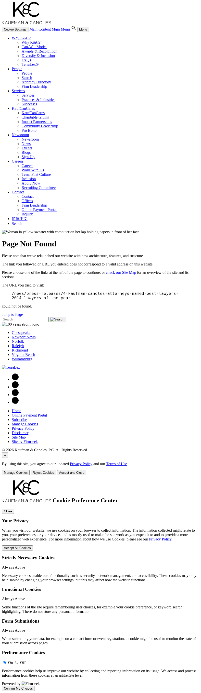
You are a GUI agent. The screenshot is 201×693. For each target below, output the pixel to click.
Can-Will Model (34, 47)
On (10, 662)
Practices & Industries (38, 100)
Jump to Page (12, 314)
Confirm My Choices (18, 688)
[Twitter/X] (15, 395)
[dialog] (100, 468)
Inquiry (27, 214)
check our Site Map (121, 272)
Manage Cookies (25, 424)
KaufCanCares (23, 108)
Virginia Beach (23, 354)
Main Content (40, 29)
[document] (100, 585)
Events (27, 148)
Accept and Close (71, 472)
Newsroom (20, 135)
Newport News (24, 337)
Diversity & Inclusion (38, 56)
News (26, 144)
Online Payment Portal (39, 210)
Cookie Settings (15, 29)
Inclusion (29, 179)
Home (16, 411)
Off (22, 662)
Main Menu (61, 29)
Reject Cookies (43, 472)
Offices (27, 201)
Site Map (19, 437)
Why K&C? (21, 38)
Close (8, 511)
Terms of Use (116, 464)
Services (18, 91)
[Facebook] (15, 379)
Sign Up (28, 157)
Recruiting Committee (39, 188)
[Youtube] (15, 402)
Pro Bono (29, 130)
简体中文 (19, 219)
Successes (29, 104)
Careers (18, 161)
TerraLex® (30, 64)
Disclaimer (20, 433)
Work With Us (33, 170)
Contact (18, 192)
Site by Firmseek (25, 442)
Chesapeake (21, 332)
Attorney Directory (36, 82)
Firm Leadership (34, 86)
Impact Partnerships (37, 122)
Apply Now (31, 183)
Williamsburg (22, 359)
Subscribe (19, 420)
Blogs (26, 152)
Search (27, 78)
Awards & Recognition (39, 51)
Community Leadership (40, 126)
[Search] (74, 29)
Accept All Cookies (17, 548)
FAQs (26, 60)
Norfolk (18, 341)
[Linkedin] (15, 387)
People (17, 69)
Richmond (20, 350)
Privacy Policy (23, 428)
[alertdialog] (100, 585)
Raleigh (18, 346)
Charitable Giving (35, 117)
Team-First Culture (36, 174)
